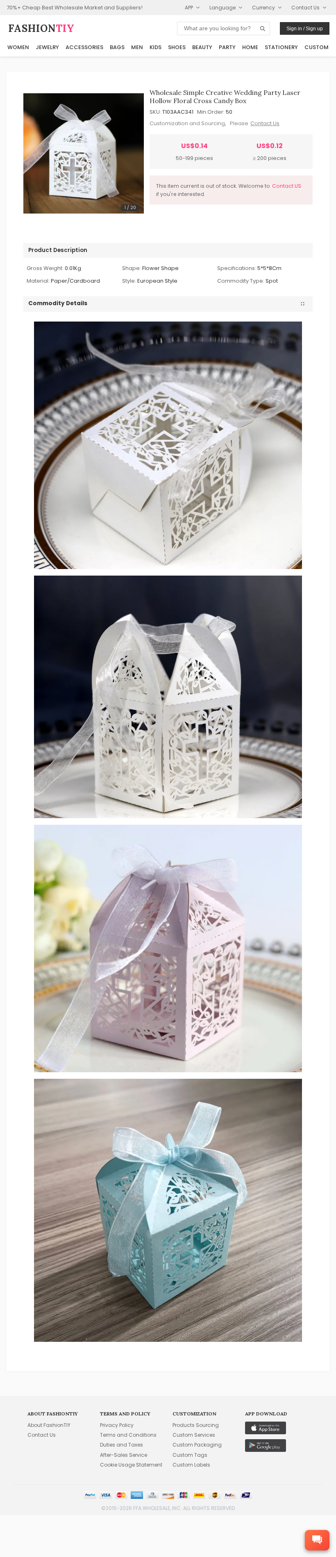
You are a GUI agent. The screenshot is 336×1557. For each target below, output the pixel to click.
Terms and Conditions (128, 1434)
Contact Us (264, 123)
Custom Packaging (197, 1444)
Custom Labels (191, 1464)
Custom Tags (190, 1454)
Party (227, 47)
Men (137, 47)
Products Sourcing (196, 1425)
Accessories (84, 47)
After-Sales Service (123, 1454)
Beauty (202, 47)
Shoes (177, 47)
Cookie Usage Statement (131, 1464)
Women (18, 47)
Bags (117, 47)
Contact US (286, 185)
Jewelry (47, 47)
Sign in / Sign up (304, 29)
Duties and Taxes (121, 1444)
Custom (316, 47)
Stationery (281, 47)
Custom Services (194, 1434)
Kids (155, 47)
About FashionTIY (48, 1425)
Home (250, 47)
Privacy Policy (117, 1425)
